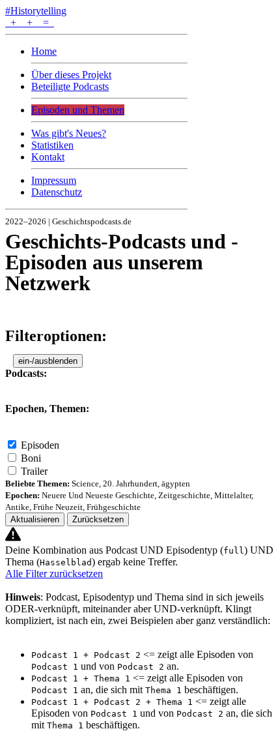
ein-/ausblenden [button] (47, 361)
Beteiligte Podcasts (70, 86)
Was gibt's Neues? (68, 133)
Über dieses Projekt (71, 74)
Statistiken (52, 145)
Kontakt (47, 156)
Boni (31, 458)
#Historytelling (35, 10)
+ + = (29, 22)
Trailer (34, 471)
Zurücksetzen (98, 519)
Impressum (53, 180)
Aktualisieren (34, 519)
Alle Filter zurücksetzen (54, 573)
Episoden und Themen (77, 109)
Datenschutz (56, 192)
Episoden (40, 445)
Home (44, 51)
